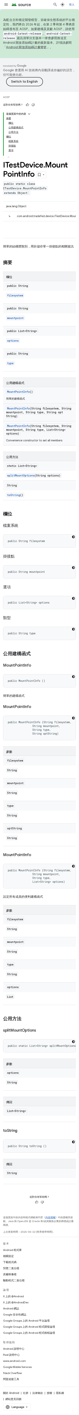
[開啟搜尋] (55, 4)
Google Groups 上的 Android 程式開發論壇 (29, 1326)
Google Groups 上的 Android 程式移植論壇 (29, 1332)
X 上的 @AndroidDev (16, 1302)
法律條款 (37, 1392)
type (10, 363)
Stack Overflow (12, 1373)
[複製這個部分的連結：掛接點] (18, 556)
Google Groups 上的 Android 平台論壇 (26, 1320)
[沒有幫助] (33, 105)
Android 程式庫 (12, 1250)
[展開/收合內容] (29, 114)
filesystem (15, 295)
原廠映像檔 (9, 1274)
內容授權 (50, 1217)
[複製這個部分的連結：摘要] (16, 263)
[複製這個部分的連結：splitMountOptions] (40, 1030)
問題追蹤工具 (11, 1379)
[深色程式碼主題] (73, 537)
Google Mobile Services (17, 1367)
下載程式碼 (9, 1262)
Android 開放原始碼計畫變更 (26, 47)
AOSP (6, 97)
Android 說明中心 (13, 1348)
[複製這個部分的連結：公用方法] (25, 1019)
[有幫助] (27, 105)
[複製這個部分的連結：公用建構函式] (34, 654)
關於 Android (11, 1392)
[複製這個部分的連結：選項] (14, 587)
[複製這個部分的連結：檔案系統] (22, 526)
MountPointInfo (18, 391)
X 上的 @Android (13, 1296)
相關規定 (8, 1256)
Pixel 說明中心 (11, 1355)
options (13, 340)
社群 (25, 1392)
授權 (49, 1392)
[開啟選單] (6, 4)
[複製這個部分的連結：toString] (21, 1131)
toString (13, 495)
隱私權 (60, 1392)
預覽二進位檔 (11, 1268)
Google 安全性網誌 (14, 1314)
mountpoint (15, 318)
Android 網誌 (11, 1308)
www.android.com (14, 1361)
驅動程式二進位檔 (14, 1280)
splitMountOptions (21, 475)
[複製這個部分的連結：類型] (14, 618)
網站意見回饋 (13, 1399)
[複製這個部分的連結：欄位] (16, 514)
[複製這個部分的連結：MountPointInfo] (35, 665)
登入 (72, 4)
